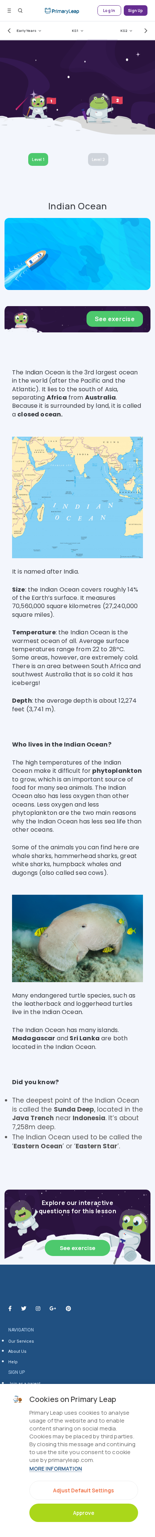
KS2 (123, 30)
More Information (55, 1468)
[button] (7, 30)
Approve (83, 1512)
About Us (17, 1351)
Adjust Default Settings (83, 1490)
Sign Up (135, 10)
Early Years (26, 30)
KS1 (75, 30)
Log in (109, 10)
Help (13, 1362)
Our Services (21, 1341)
